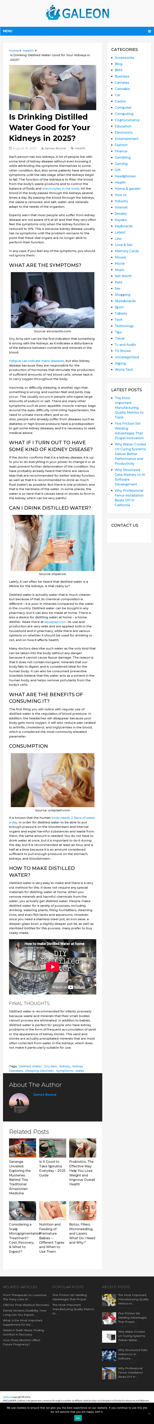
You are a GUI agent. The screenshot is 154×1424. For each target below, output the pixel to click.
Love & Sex (124, 245)
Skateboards (125, 301)
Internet (121, 207)
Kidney (64, 1066)
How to (121, 195)
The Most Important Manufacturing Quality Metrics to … (73, 1309)
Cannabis (122, 89)
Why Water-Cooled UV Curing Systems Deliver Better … (131, 1336)
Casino (120, 101)
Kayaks (121, 220)
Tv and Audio (125, 345)
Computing (124, 114)
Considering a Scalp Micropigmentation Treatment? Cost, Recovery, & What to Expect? (25, 1238)
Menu (7, 31)
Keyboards (124, 226)
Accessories (124, 58)
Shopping (122, 295)
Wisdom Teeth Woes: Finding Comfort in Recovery (23, 1332)
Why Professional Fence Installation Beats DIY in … (130, 1372)
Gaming (121, 164)
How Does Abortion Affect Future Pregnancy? (21, 1342)
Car (117, 95)
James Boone (55, 148)
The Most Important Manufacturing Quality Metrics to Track (129, 407)
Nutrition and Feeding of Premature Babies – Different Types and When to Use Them (51, 1238)
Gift (118, 170)
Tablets (121, 313)
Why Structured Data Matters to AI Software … (132, 1354)
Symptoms (64, 1071)
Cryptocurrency (127, 120)
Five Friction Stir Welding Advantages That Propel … (71, 1297)
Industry (121, 201)
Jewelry (121, 214)
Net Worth (123, 276)
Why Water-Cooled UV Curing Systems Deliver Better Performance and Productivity (130, 454)
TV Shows (123, 351)
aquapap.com (55, 622)
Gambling (123, 157)
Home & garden (128, 189)
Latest (120, 232)
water (79, 1071)
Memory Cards (127, 251)
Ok (78, 1418)
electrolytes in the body (60, 188)
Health (80, 148)
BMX (119, 70)
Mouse (120, 257)
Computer (123, 107)
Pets (118, 282)
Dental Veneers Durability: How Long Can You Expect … (24, 1313)
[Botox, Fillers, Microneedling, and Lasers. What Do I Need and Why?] (82, 1211)
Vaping (120, 363)
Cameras (122, 83)
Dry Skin (50, 1066)
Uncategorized (127, 357)
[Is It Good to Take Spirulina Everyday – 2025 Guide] (52, 1148)
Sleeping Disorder (39, 1071)
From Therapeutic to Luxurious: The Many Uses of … (25, 1297)
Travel (120, 338)
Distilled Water (30, 1066)
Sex (118, 288)
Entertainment (127, 139)
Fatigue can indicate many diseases (36, 361)
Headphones (125, 176)
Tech (119, 320)
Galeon (7, 1396)
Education (123, 126)
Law (118, 239)
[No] (149, 1413)
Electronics (124, 132)
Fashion (121, 145)
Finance (121, 151)
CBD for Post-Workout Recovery (26, 1305)
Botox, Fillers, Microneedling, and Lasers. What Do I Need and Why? (82, 1233)
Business (122, 76)
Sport (119, 307)
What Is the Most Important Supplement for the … (22, 1322)
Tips (118, 332)
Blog (118, 64)
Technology (124, 326)
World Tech (124, 370)
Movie (120, 263)
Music (119, 270)
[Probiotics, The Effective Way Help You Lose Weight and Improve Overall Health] (82, 1148)
